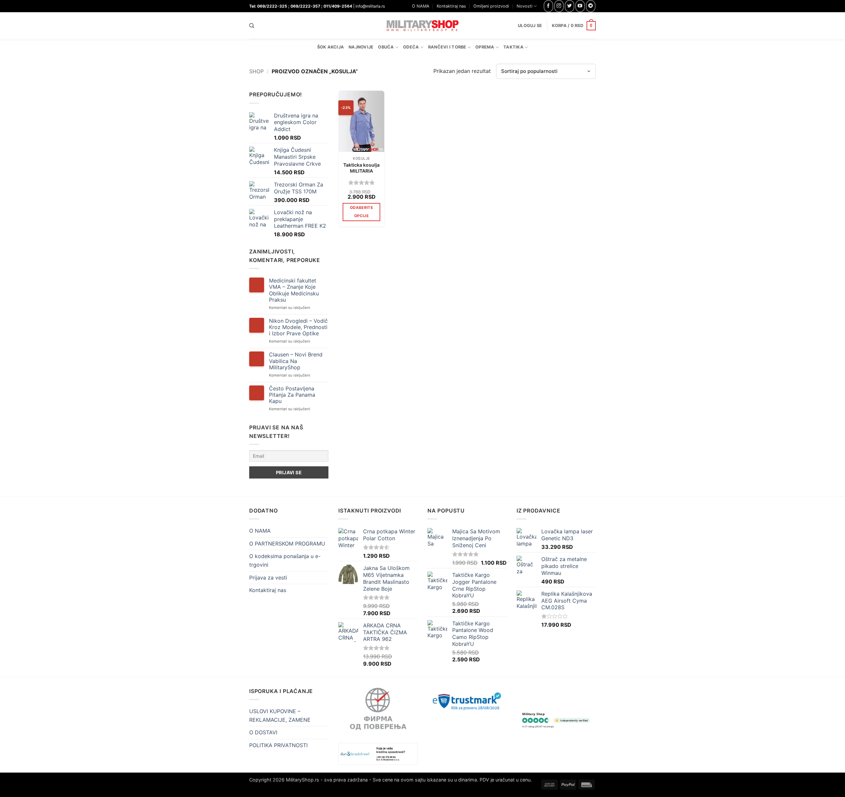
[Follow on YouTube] (580, 6)
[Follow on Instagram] (559, 6)
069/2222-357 (305, 6)
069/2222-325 (272, 6)
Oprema (484, 47)
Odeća (411, 47)
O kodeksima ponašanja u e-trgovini (285, 560)
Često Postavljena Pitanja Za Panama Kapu (292, 394)
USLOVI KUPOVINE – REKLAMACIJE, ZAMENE (280, 715)
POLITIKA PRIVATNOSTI (278, 745)
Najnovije (361, 47)
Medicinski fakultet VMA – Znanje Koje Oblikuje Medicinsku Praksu (294, 290)
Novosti (524, 6)
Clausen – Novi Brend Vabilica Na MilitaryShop (295, 360)
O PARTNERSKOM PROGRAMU (287, 543)
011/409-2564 (337, 6)
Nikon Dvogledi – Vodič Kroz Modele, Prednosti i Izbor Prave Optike (298, 327)
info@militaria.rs (370, 6)
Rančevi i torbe (447, 47)
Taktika (513, 47)
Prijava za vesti (268, 577)
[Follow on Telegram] (590, 6)
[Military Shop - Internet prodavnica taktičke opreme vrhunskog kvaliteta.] (423, 25)
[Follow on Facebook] (548, 6)
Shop (256, 71)
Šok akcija (330, 47)
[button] (574, 26)
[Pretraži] (251, 25)
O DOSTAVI (263, 732)
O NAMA (420, 6)
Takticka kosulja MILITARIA (361, 168)
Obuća (386, 47)
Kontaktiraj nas (451, 6)
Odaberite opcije (361, 211)
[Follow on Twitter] (569, 6)
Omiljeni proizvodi (491, 6)
